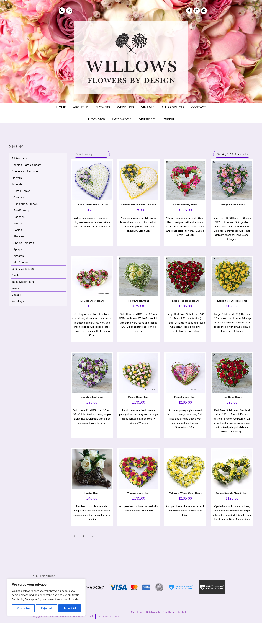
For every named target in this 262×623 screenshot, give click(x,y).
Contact (198, 107)
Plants (15, 275)
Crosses (18, 197)
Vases (15, 288)
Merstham (147, 119)
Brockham (96, 119)
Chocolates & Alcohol (25, 171)
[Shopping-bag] (204, 10)
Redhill (168, 119)
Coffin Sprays (21, 191)
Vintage (147, 107)
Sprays (17, 249)
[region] (46, 597)
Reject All (46, 608)
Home (61, 107)
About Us (81, 107)
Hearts (17, 223)
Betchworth (122, 119)
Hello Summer (21, 262)
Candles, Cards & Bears (26, 165)
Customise (23, 608)
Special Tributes (23, 243)
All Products (172, 107)
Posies (17, 230)
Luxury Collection (23, 268)
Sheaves (18, 236)
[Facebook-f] (189, 10)
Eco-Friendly (21, 210)
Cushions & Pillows (25, 204)
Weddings (125, 107)
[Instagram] (196, 10)
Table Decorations (23, 281)
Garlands (19, 217)
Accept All (70, 608)
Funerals (17, 184)
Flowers (103, 107)
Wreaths (18, 256)
